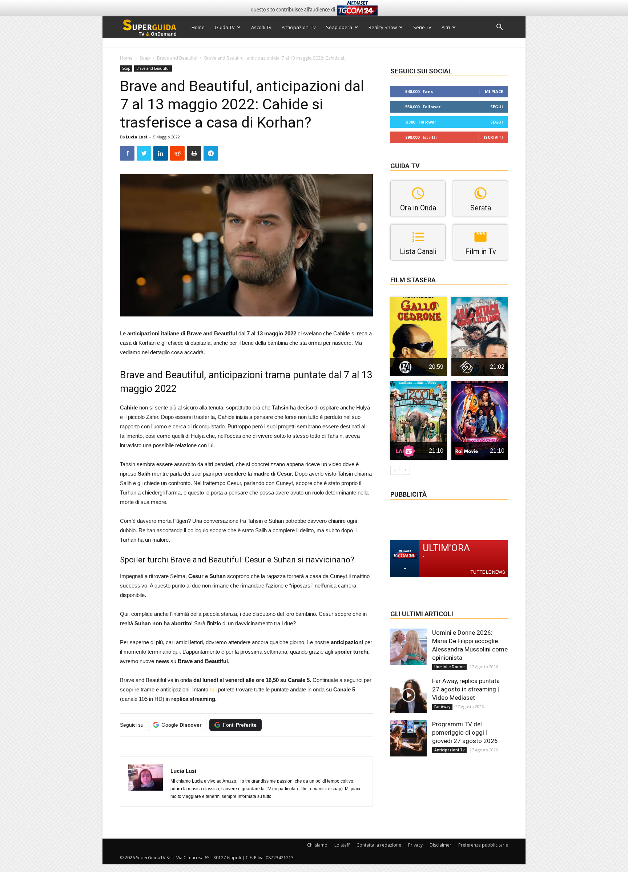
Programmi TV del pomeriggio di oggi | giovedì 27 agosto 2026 (465, 732)
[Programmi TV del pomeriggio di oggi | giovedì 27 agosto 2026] (408, 738)
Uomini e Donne (449, 666)
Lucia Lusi (136, 137)
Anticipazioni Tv (299, 27)
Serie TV (422, 27)
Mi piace (494, 91)
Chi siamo (317, 845)
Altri (446, 27)
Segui (496, 106)
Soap (145, 58)
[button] (499, 27)
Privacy (415, 845)
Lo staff (342, 845)
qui (213, 689)
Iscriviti (493, 137)
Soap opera (339, 27)
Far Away (442, 706)
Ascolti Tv (261, 27)
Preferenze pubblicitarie (483, 845)
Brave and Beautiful (177, 58)
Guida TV (225, 27)
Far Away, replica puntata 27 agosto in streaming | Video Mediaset (466, 689)
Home (198, 27)
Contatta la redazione (379, 845)
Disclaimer (440, 845)
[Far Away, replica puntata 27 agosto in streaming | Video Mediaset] (408, 695)
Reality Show (383, 27)
